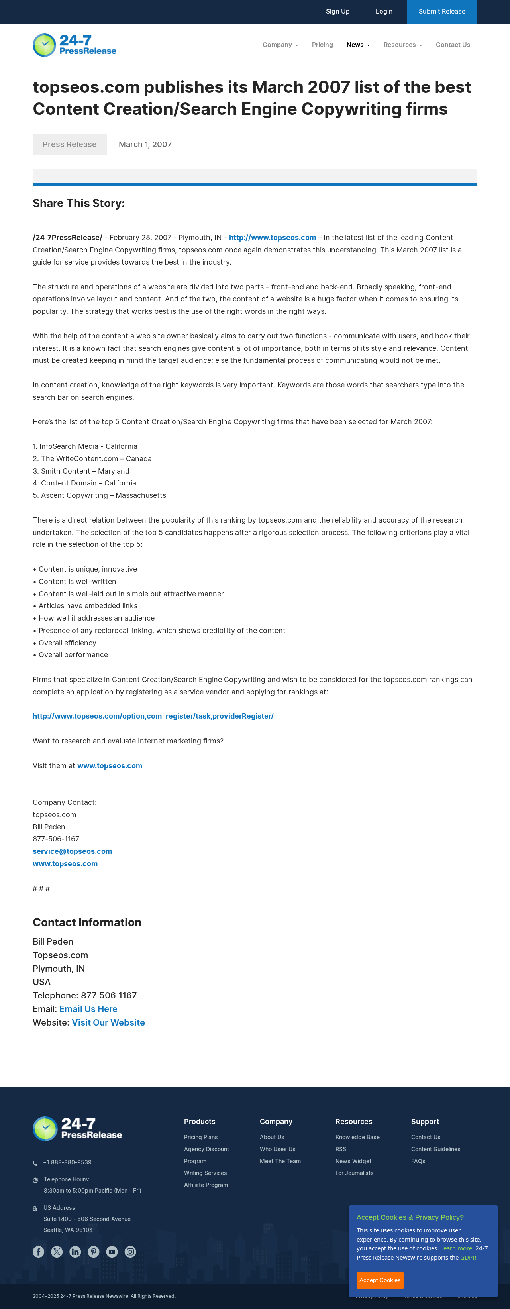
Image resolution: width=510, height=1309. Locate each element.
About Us (272, 1137)
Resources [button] (401, 45)
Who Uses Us (278, 1149)
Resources (354, 1122)
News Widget (353, 1161)
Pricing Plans (201, 1137)
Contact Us (453, 45)
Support (425, 1122)
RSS (340, 1149)
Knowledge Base (357, 1137)
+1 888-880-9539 (67, 1163)
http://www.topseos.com (272, 238)
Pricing (322, 45)
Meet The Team (280, 1161)
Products (200, 1122)
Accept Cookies (380, 1280)
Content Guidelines (436, 1149)
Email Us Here (88, 1009)
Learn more (456, 1248)
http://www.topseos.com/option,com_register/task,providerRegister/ (153, 716)
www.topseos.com (109, 766)
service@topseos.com (72, 851)
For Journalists (354, 1173)
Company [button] (278, 45)
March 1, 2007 (145, 145)
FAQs (418, 1161)
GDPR (468, 1257)
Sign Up (338, 11)
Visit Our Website (108, 1022)
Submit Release (442, 11)
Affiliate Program (206, 1185)
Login (384, 11)
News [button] (356, 45)
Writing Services (205, 1173)
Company (276, 1122)
